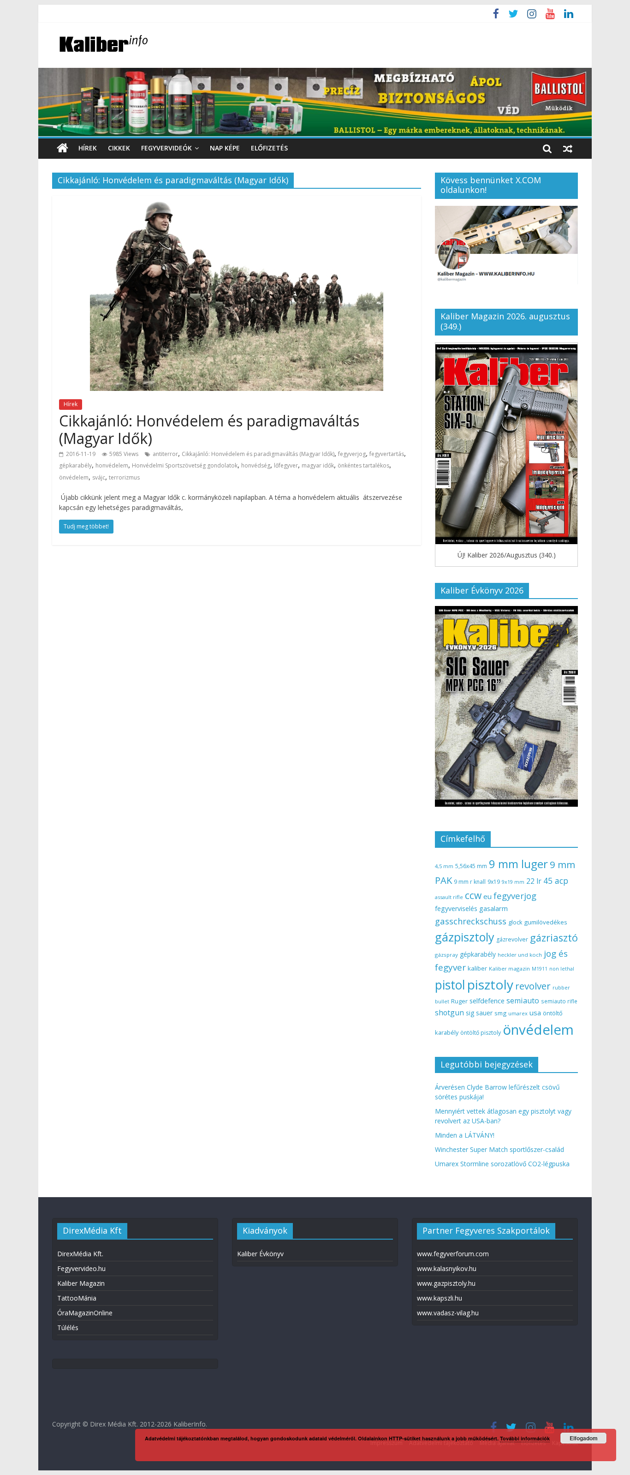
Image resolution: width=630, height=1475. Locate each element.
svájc (98, 477)
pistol (450, 985)
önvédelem (74, 477)
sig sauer (479, 1012)
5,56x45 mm (471, 866)
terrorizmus (124, 477)
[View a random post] (568, 148)
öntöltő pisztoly (480, 1033)
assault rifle (449, 896)
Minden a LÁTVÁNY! (464, 1135)
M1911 (539, 968)
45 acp (555, 880)
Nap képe (225, 148)
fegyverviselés (456, 908)
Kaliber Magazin (81, 1283)
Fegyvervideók (166, 148)
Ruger (459, 1001)
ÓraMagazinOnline (85, 1312)
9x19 (493, 882)
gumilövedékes (545, 922)
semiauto (522, 1000)
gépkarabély (75, 465)
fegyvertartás (386, 454)
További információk (525, 1438)
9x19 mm (513, 881)
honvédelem (111, 465)
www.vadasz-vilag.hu (448, 1312)
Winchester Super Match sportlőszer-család (499, 1149)
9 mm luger (518, 863)
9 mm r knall (470, 882)
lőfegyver (286, 465)
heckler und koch (520, 954)
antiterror (165, 454)
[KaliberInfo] (62, 148)
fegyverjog (352, 454)
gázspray (446, 954)
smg (500, 1013)
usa (535, 1012)
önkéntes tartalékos (363, 465)
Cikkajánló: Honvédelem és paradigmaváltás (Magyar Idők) (209, 429)
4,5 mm (444, 866)
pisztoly (490, 984)
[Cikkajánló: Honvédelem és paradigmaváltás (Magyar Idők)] (236, 201)
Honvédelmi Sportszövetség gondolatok (185, 465)
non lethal (561, 968)
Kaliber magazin (509, 968)
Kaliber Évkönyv (260, 1253)
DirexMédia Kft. (80, 1253)
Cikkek (119, 148)
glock (515, 922)
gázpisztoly (464, 937)
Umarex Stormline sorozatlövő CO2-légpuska (502, 1163)
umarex (518, 1013)
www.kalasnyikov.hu (446, 1268)
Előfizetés (269, 148)
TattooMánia (76, 1298)
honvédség (255, 465)
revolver (533, 985)
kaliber (477, 968)
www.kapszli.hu (439, 1298)
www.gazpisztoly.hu (446, 1283)
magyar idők (318, 465)
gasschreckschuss (470, 921)
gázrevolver (512, 939)
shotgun (449, 1012)
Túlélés (67, 1327)
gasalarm (493, 908)
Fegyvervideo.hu (81, 1268)
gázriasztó (554, 937)
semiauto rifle (559, 1001)
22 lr (533, 881)
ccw (473, 895)
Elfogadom (584, 1438)
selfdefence (487, 1000)
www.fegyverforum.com (453, 1253)
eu (487, 896)
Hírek (87, 148)
